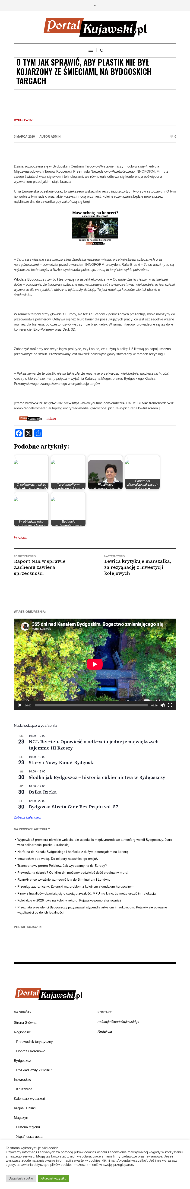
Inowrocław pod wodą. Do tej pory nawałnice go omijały (57, 858)
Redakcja (105, 1031)
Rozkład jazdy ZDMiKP (34, 1070)
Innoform (20, 537)
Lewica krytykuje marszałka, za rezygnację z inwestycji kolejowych (137, 567)
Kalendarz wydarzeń (29, 1098)
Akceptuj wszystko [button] (53, 1178)
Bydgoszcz (23, 120)
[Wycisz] (162, 705)
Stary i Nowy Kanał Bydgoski (62, 763)
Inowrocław (22, 1079)
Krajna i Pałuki (24, 1108)
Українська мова (29, 1136)
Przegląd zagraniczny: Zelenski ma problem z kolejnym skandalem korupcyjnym (75, 886)
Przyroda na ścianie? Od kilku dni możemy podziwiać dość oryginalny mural (72, 872)
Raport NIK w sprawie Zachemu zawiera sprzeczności (40, 567)
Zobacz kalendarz (27, 817)
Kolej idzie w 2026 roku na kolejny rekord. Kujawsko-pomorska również (69, 900)
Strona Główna (25, 1023)
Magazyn (21, 1117)
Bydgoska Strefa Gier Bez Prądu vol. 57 (73, 807)
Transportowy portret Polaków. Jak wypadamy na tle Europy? (62, 865)
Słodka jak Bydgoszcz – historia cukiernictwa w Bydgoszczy (97, 778)
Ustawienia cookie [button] (21, 1178)
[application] (95, 664)
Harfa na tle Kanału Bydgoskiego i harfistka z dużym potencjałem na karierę (72, 852)
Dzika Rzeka (43, 792)
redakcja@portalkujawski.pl (118, 1022)
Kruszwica (24, 1089)
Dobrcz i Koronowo (30, 1051)
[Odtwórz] (20, 705)
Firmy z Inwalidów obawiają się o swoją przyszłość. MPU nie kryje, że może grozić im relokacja (86, 893)
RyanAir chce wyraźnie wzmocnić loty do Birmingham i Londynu (64, 879)
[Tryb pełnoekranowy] (170, 705)
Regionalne (22, 1032)
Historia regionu (28, 1127)
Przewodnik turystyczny (34, 1042)
